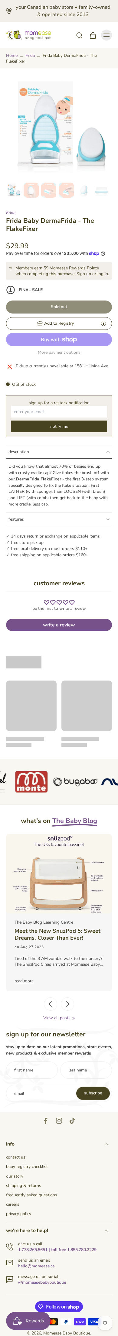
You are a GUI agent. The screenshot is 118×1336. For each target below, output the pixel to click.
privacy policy (18, 1214)
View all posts (56, 1018)
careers (12, 1204)
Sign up (84, 274)
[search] (79, 35)
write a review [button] (59, 625)
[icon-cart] (92, 35)
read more (25, 981)
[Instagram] (59, 1120)
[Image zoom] (59, 127)
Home (12, 55)
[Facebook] (45, 1120)
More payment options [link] (59, 352)
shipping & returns (23, 1185)
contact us (15, 1157)
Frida (30, 55)
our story (14, 1176)
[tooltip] (103, 323)
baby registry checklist (27, 1166)
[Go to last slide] (50, 1004)
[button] (59, 307)
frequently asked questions (31, 1195)
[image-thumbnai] (13, 190)
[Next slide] (67, 1004)
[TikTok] (72, 1120)
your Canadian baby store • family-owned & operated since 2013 (63, 11)
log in (102, 274)
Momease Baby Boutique (66, 1333)
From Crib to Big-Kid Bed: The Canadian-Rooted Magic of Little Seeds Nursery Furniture (58, 934)
